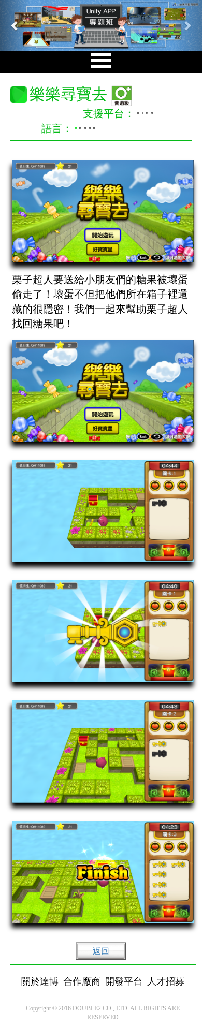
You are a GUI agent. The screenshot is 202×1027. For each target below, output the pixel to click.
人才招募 (165, 981)
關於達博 (40, 981)
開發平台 (123, 981)
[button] (15, 25)
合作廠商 (81, 981)
